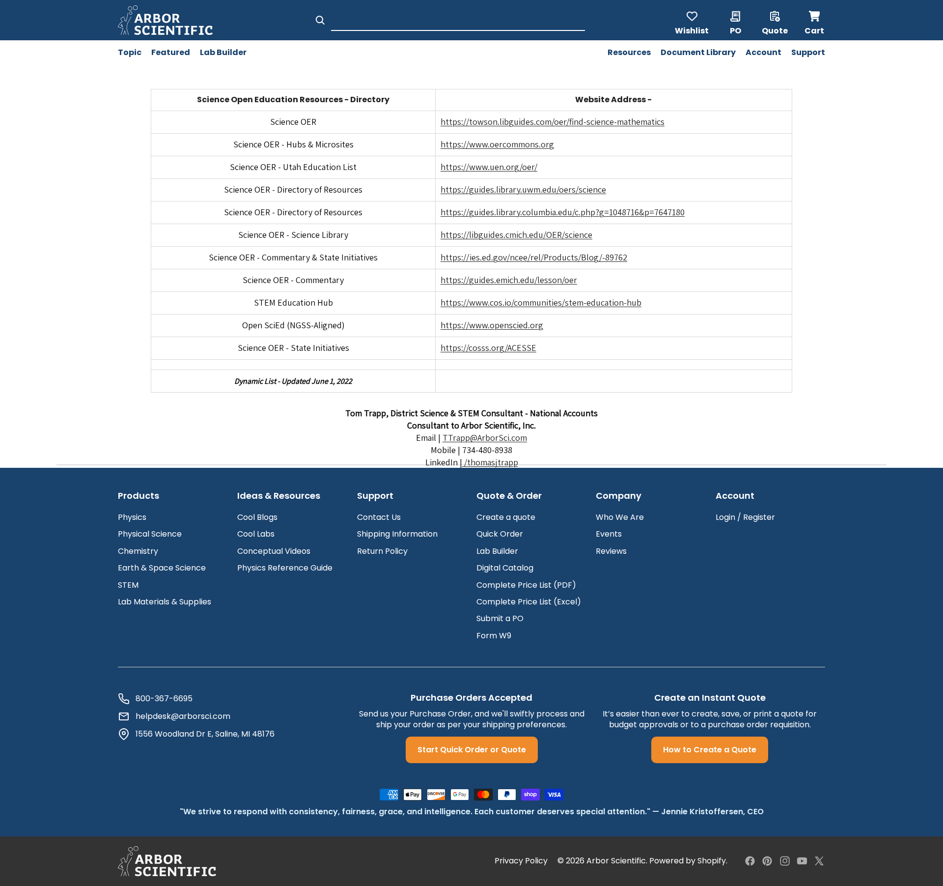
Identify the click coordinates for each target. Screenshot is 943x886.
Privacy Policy (521, 861)
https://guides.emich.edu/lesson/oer (509, 280)
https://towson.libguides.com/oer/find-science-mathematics (553, 121)
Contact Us (379, 517)
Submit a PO (500, 618)
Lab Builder (497, 551)
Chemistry (138, 551)
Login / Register (745, 517)
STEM (128, 585)
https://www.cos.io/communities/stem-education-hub (541, 302)
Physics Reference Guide (285, 567)
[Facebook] (750, 861)
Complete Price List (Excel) (528, 601)
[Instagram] (785, 861)
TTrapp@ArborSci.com (485, 437)
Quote (775, 30)
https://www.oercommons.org (497, 144)
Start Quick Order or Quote (471, 749)
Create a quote (505, 517)
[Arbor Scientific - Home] (165, 20)
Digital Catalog (504, 567)
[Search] (320, 20)
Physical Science (150, 534)
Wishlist (692, 30)
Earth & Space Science (162, 567)
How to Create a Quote (709, 749)
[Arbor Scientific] (167, 861)
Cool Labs (256, 534)
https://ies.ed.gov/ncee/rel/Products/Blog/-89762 (534, 257)
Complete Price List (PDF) (526, 585)
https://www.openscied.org (492, 325)
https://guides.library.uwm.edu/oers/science (523, 189)
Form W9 (493, 635)
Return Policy (382, 551)
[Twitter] (819, 861)
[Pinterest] (767, 861)
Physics (132, 517)
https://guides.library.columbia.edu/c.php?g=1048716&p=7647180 (563, 212)
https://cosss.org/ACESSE (488, 347)
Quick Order (499, 534)
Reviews (611, 551)
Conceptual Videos (273, 551)
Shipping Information (397, 534)
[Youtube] (802, 861)
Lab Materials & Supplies (164, 601)
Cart (814, 20)
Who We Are (620, 517)
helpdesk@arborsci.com (183, 716)
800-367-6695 (164, 698)
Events (609, 534)
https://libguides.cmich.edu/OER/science (516, 234)
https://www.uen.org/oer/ (489, 166)
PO (735, 30)
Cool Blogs (257, 517)
